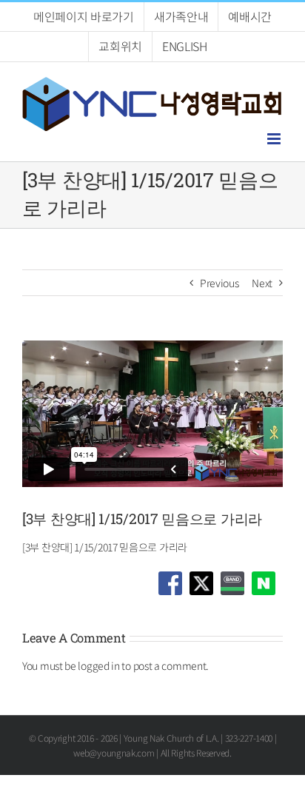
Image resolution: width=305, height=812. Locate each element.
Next (262, 282)
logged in (98, 665)
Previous (219, 282)
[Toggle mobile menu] (275, 139)
